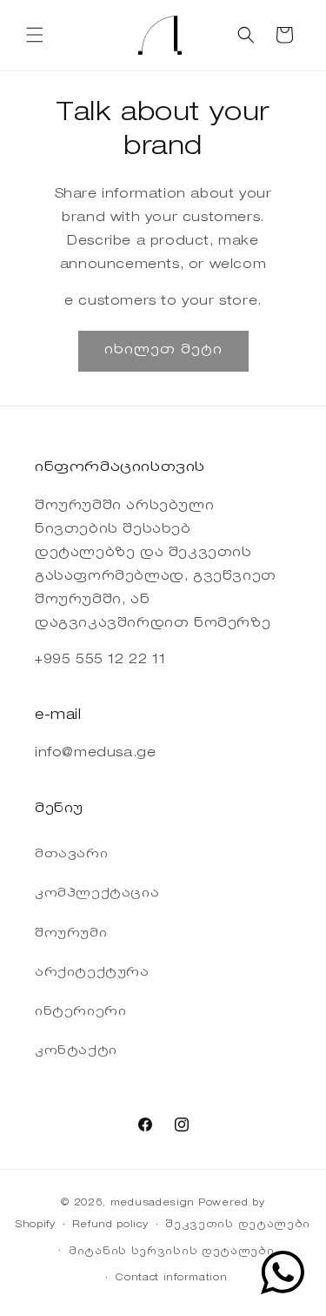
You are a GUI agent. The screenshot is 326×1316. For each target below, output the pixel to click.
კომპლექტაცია (97, 894)
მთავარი (71, 855)
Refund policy (110, 1225)
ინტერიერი (80, 1012)
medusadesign (152, 1203)
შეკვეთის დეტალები (237, 1225)
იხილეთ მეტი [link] (163, 350)
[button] (35, 35)
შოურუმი (71, 934)
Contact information (171, 1278)
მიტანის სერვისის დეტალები (172, 1252)
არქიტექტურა (92, 973)
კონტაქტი (76, 1051)
